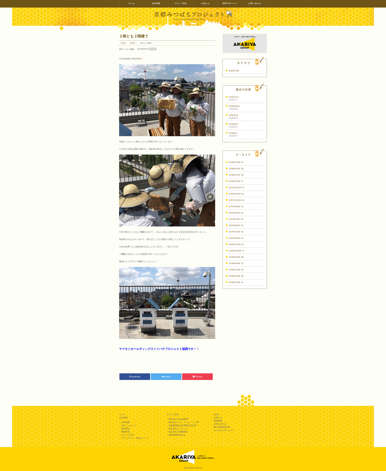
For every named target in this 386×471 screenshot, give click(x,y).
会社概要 (125, 422)
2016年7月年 (236, 269)
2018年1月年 (236, 181)
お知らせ (205, 3)
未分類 (153, 49)
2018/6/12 (233, 124)
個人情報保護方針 (222, 427)
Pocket (198, 376)
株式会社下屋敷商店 (178, 431)
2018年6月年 (236, 168)
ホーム (131, 3)
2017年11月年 (236, 194)
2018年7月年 (236, 162)
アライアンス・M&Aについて (135, 438)
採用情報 (218, 420)
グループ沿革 (127, 435)
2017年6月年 (236, 225)
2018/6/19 (233, 115)
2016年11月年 (236, 244)
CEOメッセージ (128, 425)
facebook (135, 376)
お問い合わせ (254, 3)
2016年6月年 (236, 276)
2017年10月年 (236, 200)
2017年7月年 (236, 219)
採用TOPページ (229, 3)
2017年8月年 (236, 213)
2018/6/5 (233, 133)
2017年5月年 (236, 232)
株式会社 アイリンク (178, 428)
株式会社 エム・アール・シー (183, 422)
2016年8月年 (236, 263)
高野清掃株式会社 (177, 435)
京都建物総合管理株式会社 (181, 425)
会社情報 (156, 3)
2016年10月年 (236, 250)
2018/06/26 (234, 106)
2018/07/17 (234, 97)
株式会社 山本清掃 (177, 419)
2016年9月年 (236, 257)
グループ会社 (180, 3)
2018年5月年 (236, 175)
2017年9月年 (236, 206)
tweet (167, 376)
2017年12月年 (236, 187)
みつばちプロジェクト (224, 430)
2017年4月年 (236, 238)
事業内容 (125, 431)
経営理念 (125, 428)
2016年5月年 (236, 282)
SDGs (216, 414)
